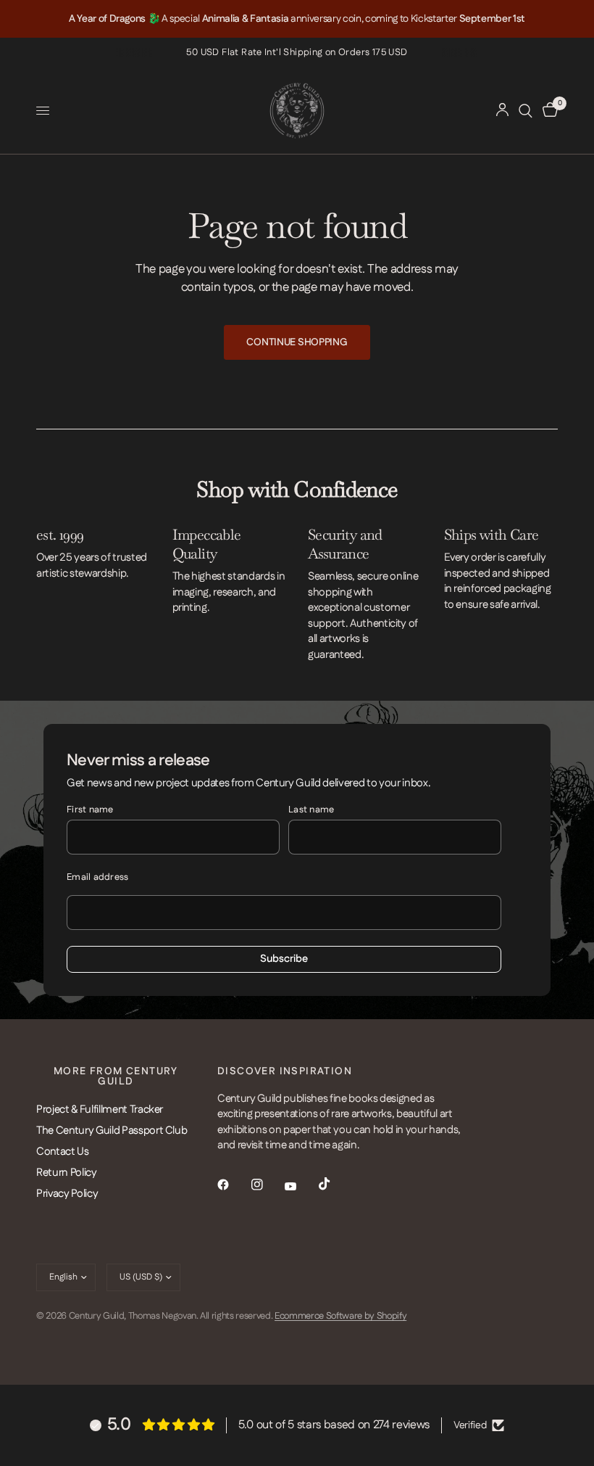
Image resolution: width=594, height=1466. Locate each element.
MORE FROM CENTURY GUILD (116, 1076)
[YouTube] (301, 1186)
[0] (547, 110)
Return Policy (66, 1172)
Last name (311, 809)
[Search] (525, 110)
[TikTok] (335, 1184)
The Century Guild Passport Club (111, 1130)
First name (90, 809)
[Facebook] (233, 1185)
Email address (97, 877)
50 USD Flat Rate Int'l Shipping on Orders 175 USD (296, 52)
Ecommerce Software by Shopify (340, 1315)
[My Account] (502, 110)
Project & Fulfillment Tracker (99, 1109)
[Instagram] (267, 1185)
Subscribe (284, 959)
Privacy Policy (67, 1193)
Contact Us (62, 1151)
